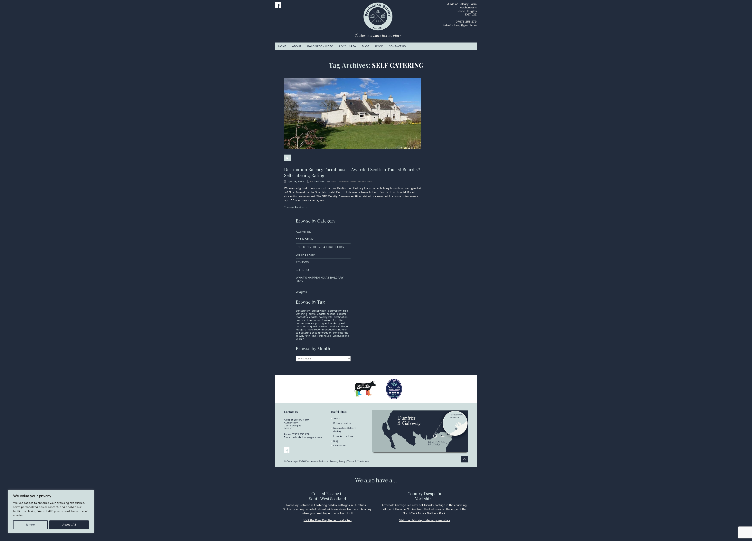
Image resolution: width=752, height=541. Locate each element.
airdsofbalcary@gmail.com (459, 25)
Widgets (301, 292)
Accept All (69, 524)
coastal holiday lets (320, 317)
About (296, 46)
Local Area (347, 46)
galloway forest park (308, 323)
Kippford (301, 329)
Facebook (278, 5)
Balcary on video (320, 46)
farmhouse (313, 320)
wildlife (300, 339)
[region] (51, 511)
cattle (312, 314)
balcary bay (319, 310)
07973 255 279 (466, 21)
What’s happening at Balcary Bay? (320, 279)
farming (326, 320)
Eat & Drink (305, 239)
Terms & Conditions (358, 461)
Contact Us (397, 46)
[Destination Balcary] (377, 16)
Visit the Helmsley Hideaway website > (424, 520)
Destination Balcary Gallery (344, 430)
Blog (365, 46)
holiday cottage (338, 326)
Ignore (30, 524)
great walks (329, 323)
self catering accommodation (314, 332)
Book (379, 46)
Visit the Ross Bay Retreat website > (328, 520)
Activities (303, 231)
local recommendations (322, 329)
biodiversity (334, 310)
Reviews (302, 262)
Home (282, 46)
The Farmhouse (321, 335)
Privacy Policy (33, 515)
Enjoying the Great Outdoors (320, 247)
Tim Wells (319, 181)
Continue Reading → (295, 207)
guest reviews (318, 326)
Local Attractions (343, 436)
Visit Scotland (341, 335)
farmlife (338, 320)
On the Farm (305, 254)
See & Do (302, 270)
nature (342, 329)
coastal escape (326, 314)
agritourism (303, 310)
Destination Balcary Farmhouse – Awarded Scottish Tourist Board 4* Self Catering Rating (352, 172)
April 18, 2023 (296, 181)
